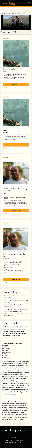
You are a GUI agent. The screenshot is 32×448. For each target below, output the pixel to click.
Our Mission (19, 440)
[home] (10, 3)
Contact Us (8, 440)
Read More (6, 87)
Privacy (17, 445)
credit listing (12, 296)
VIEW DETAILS (16, 84)
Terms (25, 445)
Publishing (8, 445)
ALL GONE (16, 145)
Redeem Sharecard (10, 442)
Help (21, 442)
